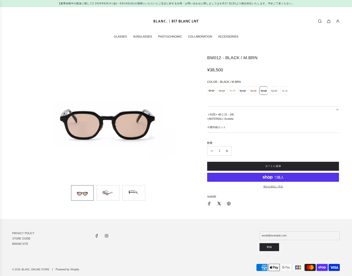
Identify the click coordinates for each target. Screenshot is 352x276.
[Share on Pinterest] (228, 204)
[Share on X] (218, 204)
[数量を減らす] (211, 150)
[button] (16, 118)
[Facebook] (96, 235)
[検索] (319, 21)
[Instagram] (106, 235)
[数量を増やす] (226, 150)
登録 (269, 247)
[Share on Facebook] (209, 204)
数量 (209, 142)
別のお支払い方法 (273, 186)
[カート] (328, 21)
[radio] (211, 91)
